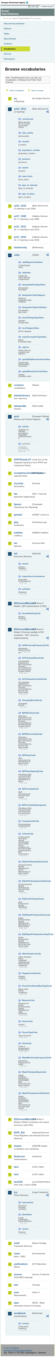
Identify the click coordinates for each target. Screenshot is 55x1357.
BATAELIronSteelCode (27, 734)
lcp (15, 1192)
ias (15, 543)
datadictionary (22, 395)
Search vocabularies (17, 90)
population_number (27, 150)
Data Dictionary (24, 18)
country (25, 1323)
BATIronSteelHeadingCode (27, 805)
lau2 (16, 1174)
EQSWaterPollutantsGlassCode (27, 915)
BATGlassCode (27, 755)
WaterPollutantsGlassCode (27, 1072)
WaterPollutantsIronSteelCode (27, 1093)
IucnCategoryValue (27, 328)
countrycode (27, 119)
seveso (18, 1274)
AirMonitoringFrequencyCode (27, 645)
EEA (15, 2)
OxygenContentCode (27, 973)
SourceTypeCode (27, 1032)
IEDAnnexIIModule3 (23, 629)
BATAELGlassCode (27, 713)
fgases (17, 504)
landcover (19, 1156)
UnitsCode (26, 1043)
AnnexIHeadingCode (27, 613)
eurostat (18, 483)
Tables (6, 34)
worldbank (20, 1313)
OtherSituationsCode (27, 954)
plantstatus (27, 1214)
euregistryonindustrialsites (23, 473)
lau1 (16, 1167)
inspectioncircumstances (27, 576)
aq (15, 98)
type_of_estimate (27, 185)
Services (7, 54)
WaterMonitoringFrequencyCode (27, 1058)
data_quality (27, 133)
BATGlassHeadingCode (27, 771)
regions (25, 347)
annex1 (25, 564)
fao (15, 494)
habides (18, 532)
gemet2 (18, 514)
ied (15, 553)
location (25, 141)
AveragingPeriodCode (27, 700)
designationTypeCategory (27, 295)
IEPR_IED (19, 1132)
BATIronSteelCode (27, 789)
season (25, 168)
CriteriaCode (27, 834)
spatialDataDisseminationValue (27, 359)
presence (26, 159)
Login (33, 6)
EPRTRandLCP (22, 459)
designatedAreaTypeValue (27, 285)
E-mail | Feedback (11, 1348)
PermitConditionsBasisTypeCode (27, 986)
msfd (17, 1243)
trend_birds (27, 176)
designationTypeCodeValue (27, 307)
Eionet (15, 18)
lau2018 (18, 1182)
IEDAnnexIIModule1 (23, 603)
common (19, 385)
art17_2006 (20, 216)
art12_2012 (20, 109)
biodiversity (20, 247)
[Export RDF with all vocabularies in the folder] (47, 112)
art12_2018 (20, 205)
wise (16, 1303)
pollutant (26, 589)
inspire (18, 1146)
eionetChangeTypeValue (27, 318)
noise (17, 1253)
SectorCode (27, 1021)
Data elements (10, 39)
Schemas (8, 44)
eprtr (16, 416)
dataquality (20, 406)
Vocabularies (10, 49)
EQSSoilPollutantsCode (27, 899)
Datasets (7, 28)
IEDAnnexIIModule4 (23, 1119)
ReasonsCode (27, 1000)
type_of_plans (27, 194)
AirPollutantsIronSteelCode (27, 679)
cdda (17, 255)
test (16, 1285)
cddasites (26, 273)
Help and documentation (14, 23)
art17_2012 (20, 226)
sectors (25, 1229)
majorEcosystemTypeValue (27, 337)
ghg (16, 522)
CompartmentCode (27, 821)
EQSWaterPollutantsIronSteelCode (27, 934)
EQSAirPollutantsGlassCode (27, 862)
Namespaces (9, 59)
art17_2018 (20, 237)
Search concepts (37, 90)
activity (25, 426)
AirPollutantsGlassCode (27, 658)
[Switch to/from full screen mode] (37, 6)
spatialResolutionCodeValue (27, 371)
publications (21, 1264)
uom (16, 1292)
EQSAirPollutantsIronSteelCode (27, 881)
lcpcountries (27, 1202)
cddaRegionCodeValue (27, 262)
